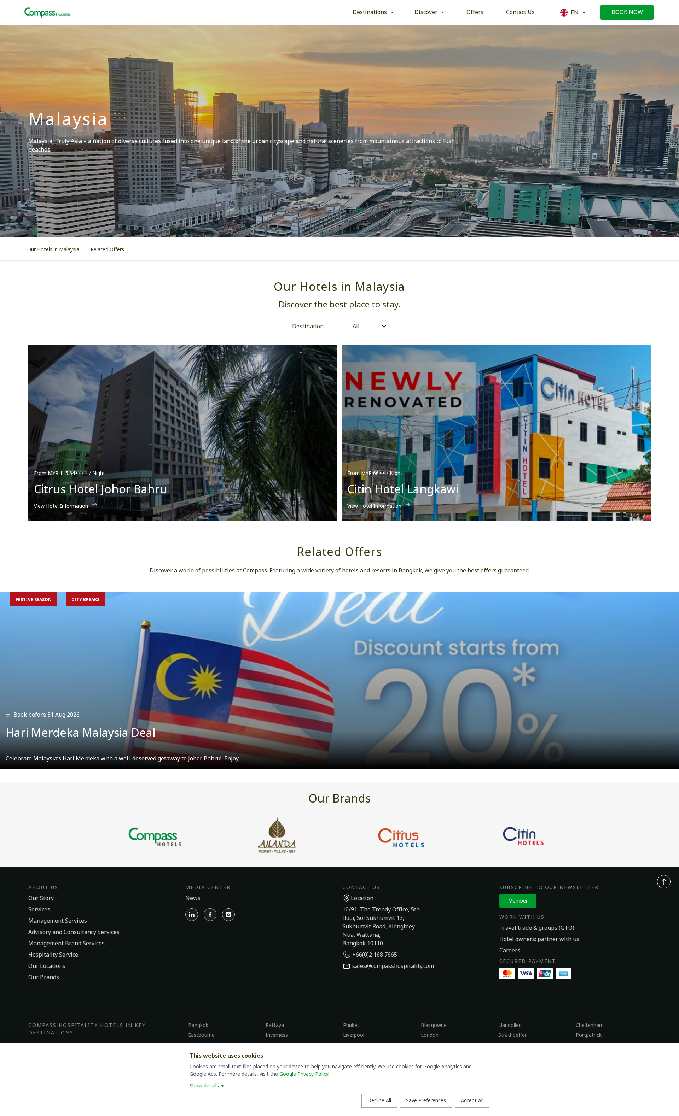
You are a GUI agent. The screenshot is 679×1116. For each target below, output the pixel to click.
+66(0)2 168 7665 (374, 955)
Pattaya (275, 1025)
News (193, 898)
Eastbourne (201, 1035)
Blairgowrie (434, 1025)
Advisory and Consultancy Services (74, 932)
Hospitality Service (53, 955)
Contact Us (520, 12)
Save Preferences (426, 1100)
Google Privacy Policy (303, 1074)
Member (518, 901)
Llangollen (510, 1025)
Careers (509, 950)
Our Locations (46, 966)
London (430, 1035)
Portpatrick (589, 1035)
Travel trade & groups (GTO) (536, 928)
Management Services (57, 921)
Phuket (351, 1025)
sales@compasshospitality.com (393, 966)
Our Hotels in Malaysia (53, 249)
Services (39, 909)
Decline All (379, 1100)
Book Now (627, 12)
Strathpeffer (512, 1035)
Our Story (41, 898)
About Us (43, 887)
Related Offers (107, 249)
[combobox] (337, 326)
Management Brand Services (66, 943)
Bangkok (198, 1025)
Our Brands (43, 977)
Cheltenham (590, 1025)
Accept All (472, 1100)
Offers (474, 12)
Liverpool (353, 1035)
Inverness (277, 1035)
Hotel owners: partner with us (539, 939)
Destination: (308, 326)
